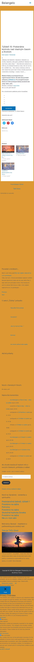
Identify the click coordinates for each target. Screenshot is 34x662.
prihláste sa (11, 79)
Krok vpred (5, 54)
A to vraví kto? (20, 153)
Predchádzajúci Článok (17, 184)
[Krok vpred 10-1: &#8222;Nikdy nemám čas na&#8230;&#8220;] (8, 149)
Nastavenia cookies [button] (7, 583)
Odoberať (6, 482)
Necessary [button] (3, 617)
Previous (4, 292)
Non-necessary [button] (4, 633)
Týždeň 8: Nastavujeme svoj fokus (7, 172)
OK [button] (16, 583)
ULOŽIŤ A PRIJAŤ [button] (5, 649)
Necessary (4, 619)
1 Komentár (12, 54)
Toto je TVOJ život (10, 530)
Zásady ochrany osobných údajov (11, 489)
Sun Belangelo (14, 399)
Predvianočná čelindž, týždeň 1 (16, 501)
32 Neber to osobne (23, 418)
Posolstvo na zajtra (10, 504)
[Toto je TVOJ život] (17, 542)
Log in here (16, 85)
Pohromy (6, 507)
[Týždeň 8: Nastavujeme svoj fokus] (8, 166)
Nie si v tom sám (9, 518)
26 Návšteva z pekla (24, 412)
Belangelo (8, 3)
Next (3, 294)
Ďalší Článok (17, 188)
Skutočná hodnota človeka (14, 512)
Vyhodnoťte (8, 108)
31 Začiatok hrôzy (25, 449)
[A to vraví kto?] (22, 149)
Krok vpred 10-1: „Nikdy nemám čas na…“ (7, 155)
